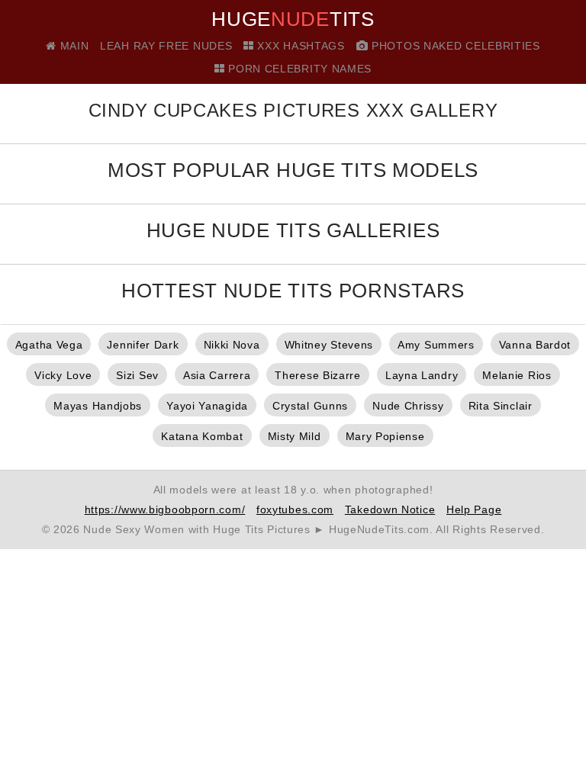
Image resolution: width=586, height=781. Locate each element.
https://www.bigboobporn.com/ (165, 509)
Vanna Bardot (535, 345)
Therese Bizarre (318, 375)
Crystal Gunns (310, 406)
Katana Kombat (202, 436)
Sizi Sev (137, 375)
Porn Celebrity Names (298, 69)
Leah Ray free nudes (166, 46)
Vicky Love (63, 375)
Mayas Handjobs (97, 406)
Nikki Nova (232, 345)
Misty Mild (294, 436)
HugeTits (292, 19)
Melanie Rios (516, 375)
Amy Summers (436, 345)
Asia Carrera (216, 375)
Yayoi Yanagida (207, 406)
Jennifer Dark (143, 345)
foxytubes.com (294, 509)
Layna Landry (421, 375)
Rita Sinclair (500, 406)
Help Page (473, 509)
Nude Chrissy (407, 406)
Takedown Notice (390, 509)
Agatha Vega (49, 345)
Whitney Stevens (329, 345)
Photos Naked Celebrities (454, 46)
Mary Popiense (385, 436)
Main (72, 46)
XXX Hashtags (299, 46)
